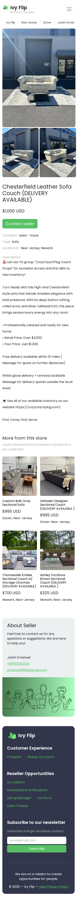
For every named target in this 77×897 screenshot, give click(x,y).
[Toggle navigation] (69, 9)
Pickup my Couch (40, 757)
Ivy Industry (16, 782)
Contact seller (20, 223)
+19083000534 (18, 663)
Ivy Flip (10, 22)
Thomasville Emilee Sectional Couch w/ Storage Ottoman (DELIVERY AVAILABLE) (19, 580)
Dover (47, 22)
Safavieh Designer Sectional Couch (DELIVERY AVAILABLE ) (57, 504)
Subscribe (36, 848)
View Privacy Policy (53, 886)
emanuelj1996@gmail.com (27, 670)
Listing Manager (19, 798)
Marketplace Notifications (27, 790)
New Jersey (29, 22)
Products (14, 757)
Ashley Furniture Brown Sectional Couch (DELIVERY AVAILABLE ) (53, 580)
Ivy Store (44, 798)
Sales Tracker (17, 806)
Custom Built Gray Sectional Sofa (16, 503)
